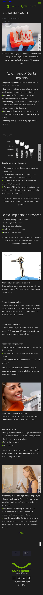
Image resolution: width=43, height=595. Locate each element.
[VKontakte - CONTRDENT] (24, 578)
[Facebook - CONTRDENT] (14, 578)
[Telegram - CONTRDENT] (29, 578)
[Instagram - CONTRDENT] (19, 578)
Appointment (14, 6)
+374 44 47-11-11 (29, 6)
